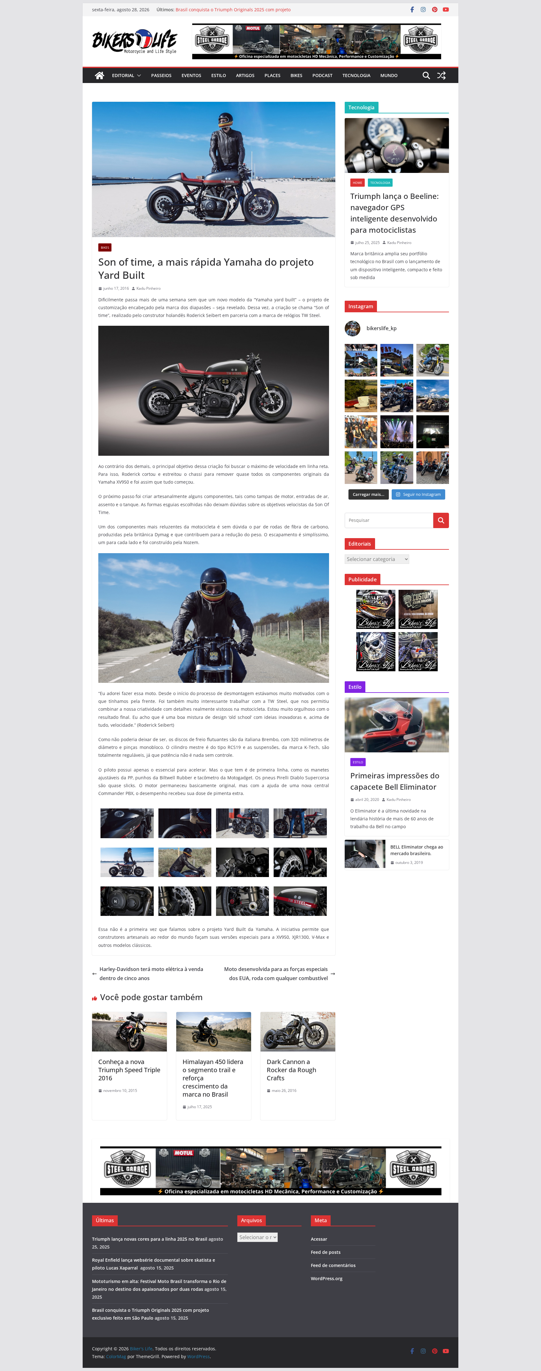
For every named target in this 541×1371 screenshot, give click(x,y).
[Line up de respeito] (432, 396)
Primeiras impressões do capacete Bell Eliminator (395, 781)
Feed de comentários (333, 1265)
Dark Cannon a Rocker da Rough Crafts (291, 1069)
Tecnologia (356, 75)
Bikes (296, 75)
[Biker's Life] (99, 75)
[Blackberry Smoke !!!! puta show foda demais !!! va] (396, 431)
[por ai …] (432, 467)
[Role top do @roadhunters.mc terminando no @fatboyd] (396, 360)
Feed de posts (326, 1252)
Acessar (319, 1239)
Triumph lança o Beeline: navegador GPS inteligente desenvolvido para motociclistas (394, 213)
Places (273, 75)
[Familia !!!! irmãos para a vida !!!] (361, 431)
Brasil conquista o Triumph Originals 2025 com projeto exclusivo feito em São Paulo (233, 13)
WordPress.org (327, 1278)
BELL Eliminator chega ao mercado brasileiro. (416, 850)
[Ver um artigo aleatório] (441, 75)
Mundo (389, 75)
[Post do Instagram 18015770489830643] (432, 431)
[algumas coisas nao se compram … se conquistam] (396, 396)
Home (357, 182)
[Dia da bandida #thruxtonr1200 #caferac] (432, 360)
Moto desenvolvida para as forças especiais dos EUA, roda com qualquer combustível (276, 974)
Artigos (245, 75)
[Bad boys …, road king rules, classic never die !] (396, 467)
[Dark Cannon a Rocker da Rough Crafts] (297, 1016)
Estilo (218, 75)
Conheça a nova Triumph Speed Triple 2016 (129, 1069)
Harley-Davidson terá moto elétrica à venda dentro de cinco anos (151, 974)
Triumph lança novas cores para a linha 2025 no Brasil (149, 1239)
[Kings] (361, 467)
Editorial (123, 75)
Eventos (191, 75)
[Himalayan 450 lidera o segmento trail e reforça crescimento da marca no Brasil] (213, 1016)
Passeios (161, 75)
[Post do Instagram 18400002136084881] (361, 396)
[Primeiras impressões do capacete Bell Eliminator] (397, 725)
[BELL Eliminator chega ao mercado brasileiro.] (365, 855)
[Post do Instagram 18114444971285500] (361, 360)
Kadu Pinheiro (149, 288)
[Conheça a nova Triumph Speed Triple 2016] (129, 1016)
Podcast (322, 75)
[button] (137, 75)
